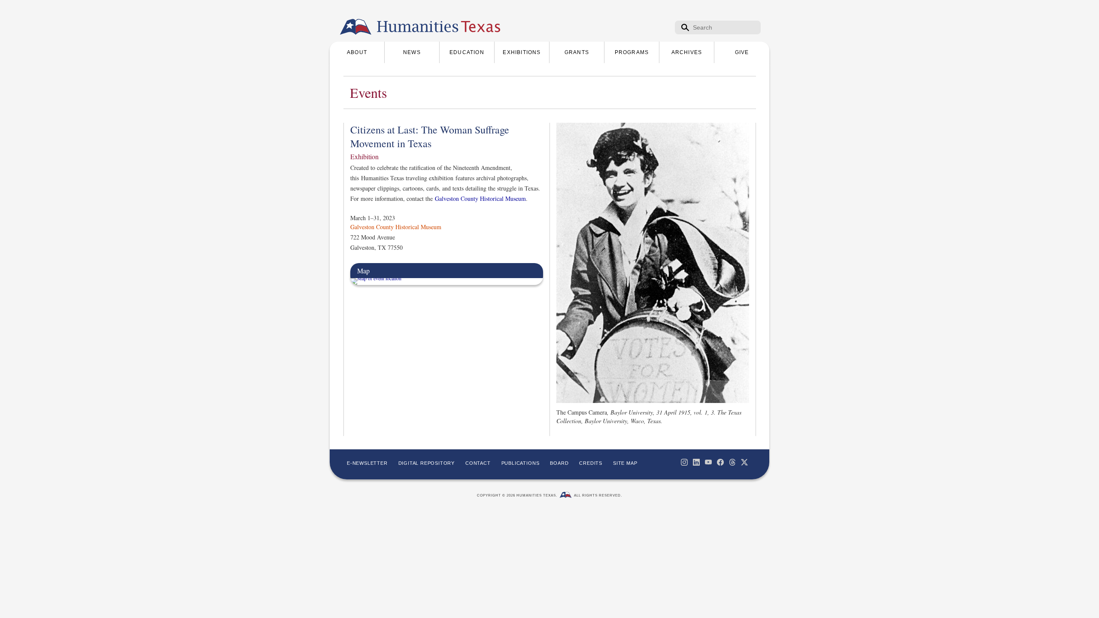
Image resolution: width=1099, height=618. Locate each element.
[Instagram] (684, 462)
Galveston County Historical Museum (480, 198)
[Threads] (732, 462)
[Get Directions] (375, 278)
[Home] (355, 27)
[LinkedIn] (696, 462)
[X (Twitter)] (744, 462)
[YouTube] (708, 462)
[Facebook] (720, 462)
